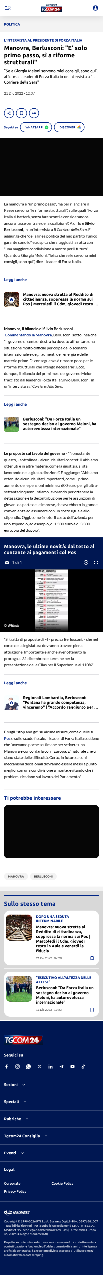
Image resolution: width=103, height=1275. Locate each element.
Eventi (10, 1153)
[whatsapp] (28, 1066)
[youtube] (72, 1066)
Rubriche (12, 1119)
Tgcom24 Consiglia (22, 1136)
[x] (39, 1066)
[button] (51, 8)
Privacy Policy (15, 1191)
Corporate (12, 1183)
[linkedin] (50, 1066)
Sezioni (11, 1084)
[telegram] (61, 1066)
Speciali (11, 1101)
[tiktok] (83, 1066)
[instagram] (17, 1066)
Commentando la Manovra (28, 334)
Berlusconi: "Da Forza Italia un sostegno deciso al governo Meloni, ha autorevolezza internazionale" (65, 994)
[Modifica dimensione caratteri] (34, 113)
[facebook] (6, 1066)
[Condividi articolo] (9, 113)
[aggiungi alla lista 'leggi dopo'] (21, 113)
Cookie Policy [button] (62, 1183)
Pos (7, 738)
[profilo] (95, 8)
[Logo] (51, 8)
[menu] (7, 8)
